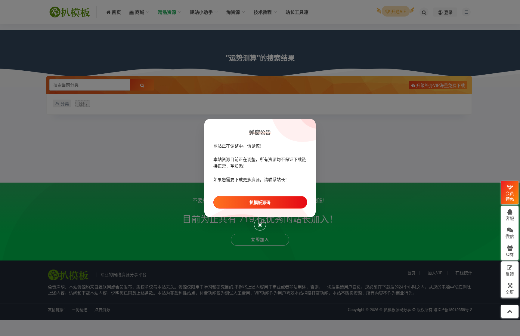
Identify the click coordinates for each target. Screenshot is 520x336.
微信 (510, 236)
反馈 (510, 274)
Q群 (510, 254)
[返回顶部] (509, 311)
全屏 (510, 292)
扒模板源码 (260, 202)
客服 (510, 218)
